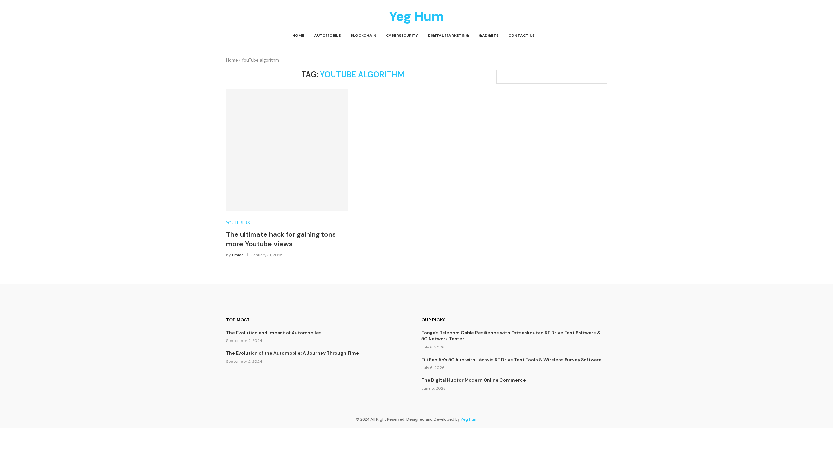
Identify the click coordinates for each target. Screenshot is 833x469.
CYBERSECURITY (402, 35)
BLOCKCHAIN (363, 35)
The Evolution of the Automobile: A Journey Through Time (292, 353)
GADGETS (488, 35)
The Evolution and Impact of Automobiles (273, 332)
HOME (298, 35)
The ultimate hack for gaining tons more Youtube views (281, 239)
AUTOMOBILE (327, 35)
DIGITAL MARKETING (448, 35)
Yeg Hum (469, 419)
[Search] (603, 36)
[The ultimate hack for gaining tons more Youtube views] (287, 150)
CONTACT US (521, 35)
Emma (238, 255)
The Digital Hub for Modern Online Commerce (473, 380)
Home (232, 60)
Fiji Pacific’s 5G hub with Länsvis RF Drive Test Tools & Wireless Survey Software (511, 359)
